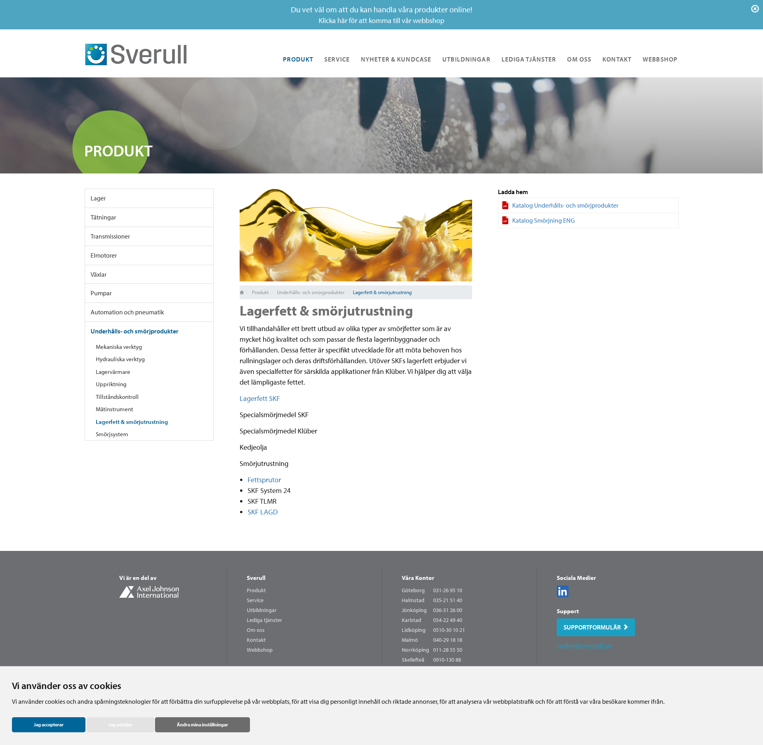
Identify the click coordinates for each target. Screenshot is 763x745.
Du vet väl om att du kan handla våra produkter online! (382, 14)
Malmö (410, 639)
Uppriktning (111, 384)
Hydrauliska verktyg (120, 359)
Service (337, 59)
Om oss (579, 59)
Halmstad (413, 600)
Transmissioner (110, 236)
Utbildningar (466, 59)
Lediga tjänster (529, 59)
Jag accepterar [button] (49, 725)
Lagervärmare (113, 371)
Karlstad (411, 620)
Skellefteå (413, 659)
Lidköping (414, 629)
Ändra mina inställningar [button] (202, 725)
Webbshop (660, 59)
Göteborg (413, 590)
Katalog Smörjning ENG (543, 220)
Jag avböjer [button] (120, 725)
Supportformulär (592, 627)
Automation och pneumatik (127, 312)
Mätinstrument (114, 409)
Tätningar (103, 217)
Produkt (298, 59)
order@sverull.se (584, 646)
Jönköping (414, 610)
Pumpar (101, 293)
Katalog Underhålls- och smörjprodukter (565, 205)
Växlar (99, 274)
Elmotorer (104, 255)
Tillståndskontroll (117, 396)
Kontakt (616, 59)
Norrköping (415, 649)
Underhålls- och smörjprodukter (134, 331)
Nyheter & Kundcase (396, 59)
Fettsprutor (264, 479)
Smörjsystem (112, 434)
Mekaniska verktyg (119, 346)
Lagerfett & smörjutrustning (132, 421)
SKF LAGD (263, 511)
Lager (98, 198)
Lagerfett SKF (260, 398)
